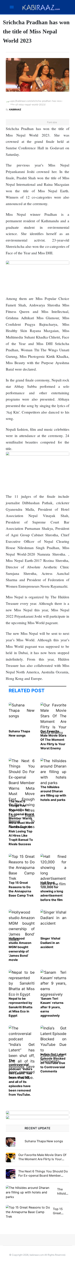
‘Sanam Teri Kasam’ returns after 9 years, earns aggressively (51, 1007)
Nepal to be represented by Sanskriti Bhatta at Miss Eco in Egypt (20, 1007)
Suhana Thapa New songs (44, 1141)
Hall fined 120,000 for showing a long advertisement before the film (51, 891)
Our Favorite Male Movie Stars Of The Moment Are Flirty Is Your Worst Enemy (53, 739)
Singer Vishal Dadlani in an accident (50, 942)
